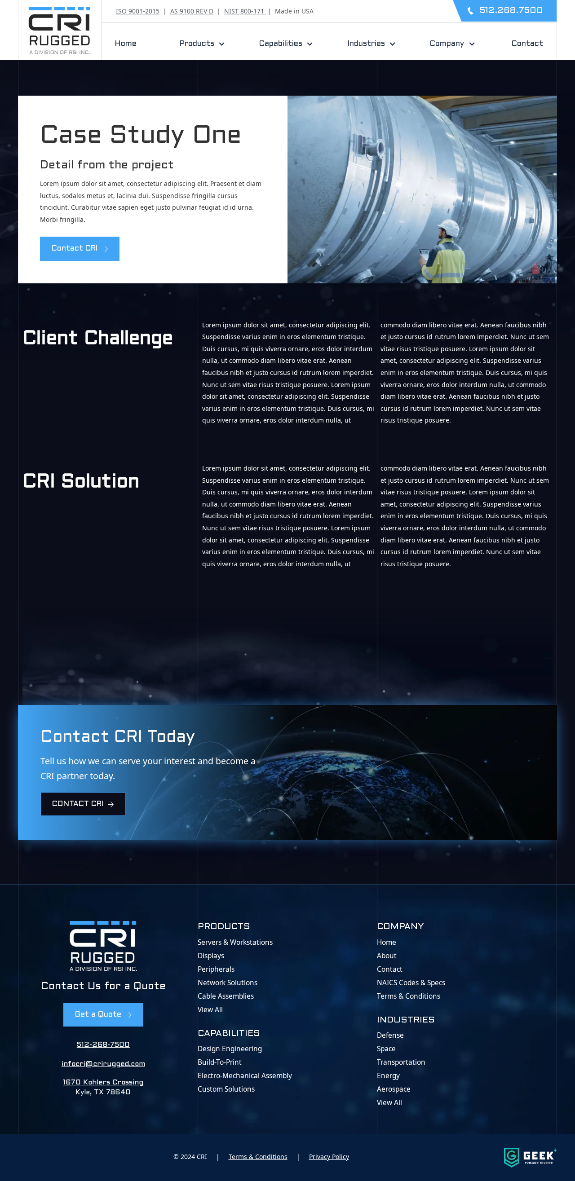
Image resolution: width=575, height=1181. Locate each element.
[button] (199, 44)
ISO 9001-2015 (137, 11)
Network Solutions (227, 982)
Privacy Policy (329, 1156)
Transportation (401, 1062)
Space (386, 1048)
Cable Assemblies (226, 996)
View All (210, 1009)
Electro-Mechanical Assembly (245, 1075)
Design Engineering (230, 1048)
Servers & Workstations (235, 942)
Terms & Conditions (408, 996)
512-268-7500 (103, 1045)
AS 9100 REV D (191, 11)
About (387, 956)
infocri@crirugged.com (103, 1064)
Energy (388, 1075)
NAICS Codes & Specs (411, 982)
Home (126, 44)
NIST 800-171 (245, 11)
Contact (527, 44)
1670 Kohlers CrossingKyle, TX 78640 (103, 1088)
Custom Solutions (226, 1089)
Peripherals (216, 969)
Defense (390, 1035)
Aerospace (394, 1089)
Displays (211, 956)
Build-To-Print (220, 1062)
